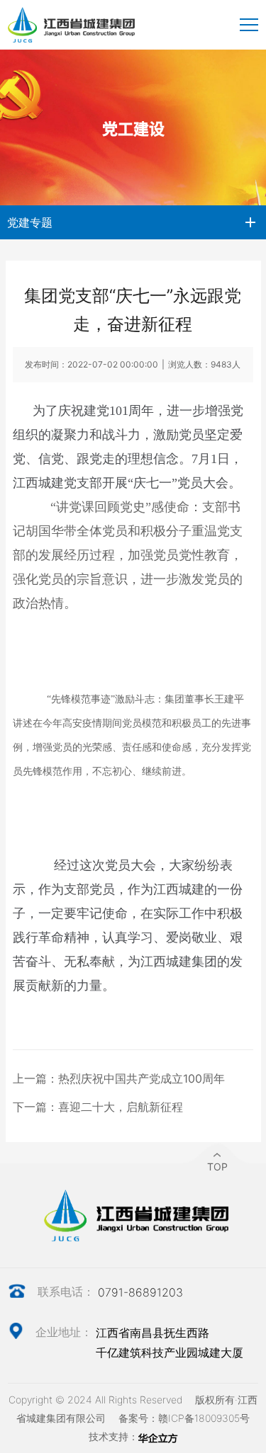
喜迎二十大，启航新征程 (120, 1107)
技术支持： (113, 1436)
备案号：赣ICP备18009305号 (184, 1418)
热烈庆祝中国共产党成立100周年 (141, 1078)
